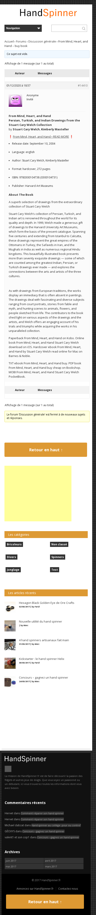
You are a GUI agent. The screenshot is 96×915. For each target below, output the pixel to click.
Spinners (57, 557)
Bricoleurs (14, 544)
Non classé (59, 544)
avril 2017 (50, 860)
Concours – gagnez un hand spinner (43, 831)
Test (54, 570)
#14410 (83, 85)
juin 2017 (11, 860)
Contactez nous (68, 889)
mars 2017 (51, 866)
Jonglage (13, 570)
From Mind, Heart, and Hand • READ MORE (41, 137)
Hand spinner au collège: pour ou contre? (56, 825)
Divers (11, 557)
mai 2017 (11, 866)
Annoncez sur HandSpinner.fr (35, 889)
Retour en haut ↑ (46, 449)
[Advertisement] (37, 493)
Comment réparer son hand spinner (42, 813)
